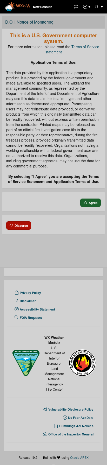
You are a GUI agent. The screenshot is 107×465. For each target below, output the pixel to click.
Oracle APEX (79, 457)
